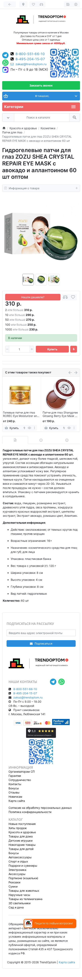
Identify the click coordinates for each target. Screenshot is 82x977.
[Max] (5, 70)
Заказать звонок (41, 85)
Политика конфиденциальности (30, 812)
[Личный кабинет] (76, 4)
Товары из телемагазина (25, 899)
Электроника (17, 869)
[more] (34, 428)
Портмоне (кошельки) (23, 878)
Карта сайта (17, 800)
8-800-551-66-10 (30, 54)
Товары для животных (24, 890)
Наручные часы (19, 894)
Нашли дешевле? (32, 297)
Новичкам (15, 796)
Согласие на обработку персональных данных (40, 807)
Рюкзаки (14, 882)
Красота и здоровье (22, 832)
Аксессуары (17, 874)
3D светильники (19, 903)
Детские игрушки (20, 840)
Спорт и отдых (18, 861)
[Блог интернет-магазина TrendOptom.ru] (68, 4)
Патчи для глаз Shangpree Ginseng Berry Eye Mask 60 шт (61, 414)
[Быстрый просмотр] (29, 428)
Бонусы (14, 788)
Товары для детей (21, 849)
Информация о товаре (24, 188)
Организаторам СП (22, 771)
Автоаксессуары (20, 857)
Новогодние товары (22, 844)
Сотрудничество (20, 780)
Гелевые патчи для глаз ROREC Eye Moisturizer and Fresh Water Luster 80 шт (21, 414)
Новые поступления (22, 823)
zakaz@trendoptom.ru (31, 64)
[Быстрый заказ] (73, 349)
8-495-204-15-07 (30, 59)
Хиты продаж (18, 828)
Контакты (15, 784)
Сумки (13, 886)
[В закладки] (73, 297)
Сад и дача (16, 907)
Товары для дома (21, 836)
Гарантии (15, 775)
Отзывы (14, 792)
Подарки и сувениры (23, 865)
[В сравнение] (65, 297)
